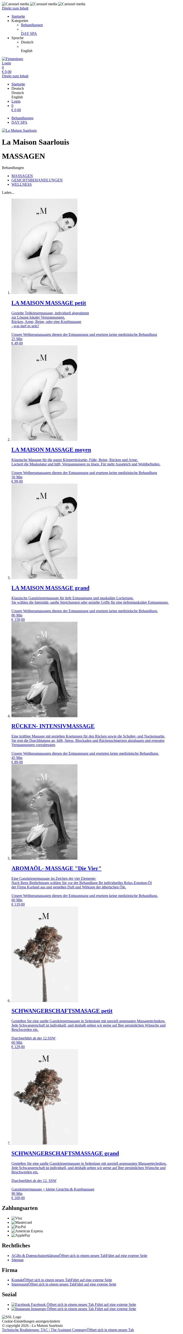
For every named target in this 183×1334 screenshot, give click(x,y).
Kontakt (61, 1280)
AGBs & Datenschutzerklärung (79, 1256)
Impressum (63, 1284)
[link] (101, 42)
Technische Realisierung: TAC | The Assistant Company (68, 1330)
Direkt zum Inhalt (15, 8)
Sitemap (17, 1260)
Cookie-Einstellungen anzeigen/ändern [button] (31, 1321)
